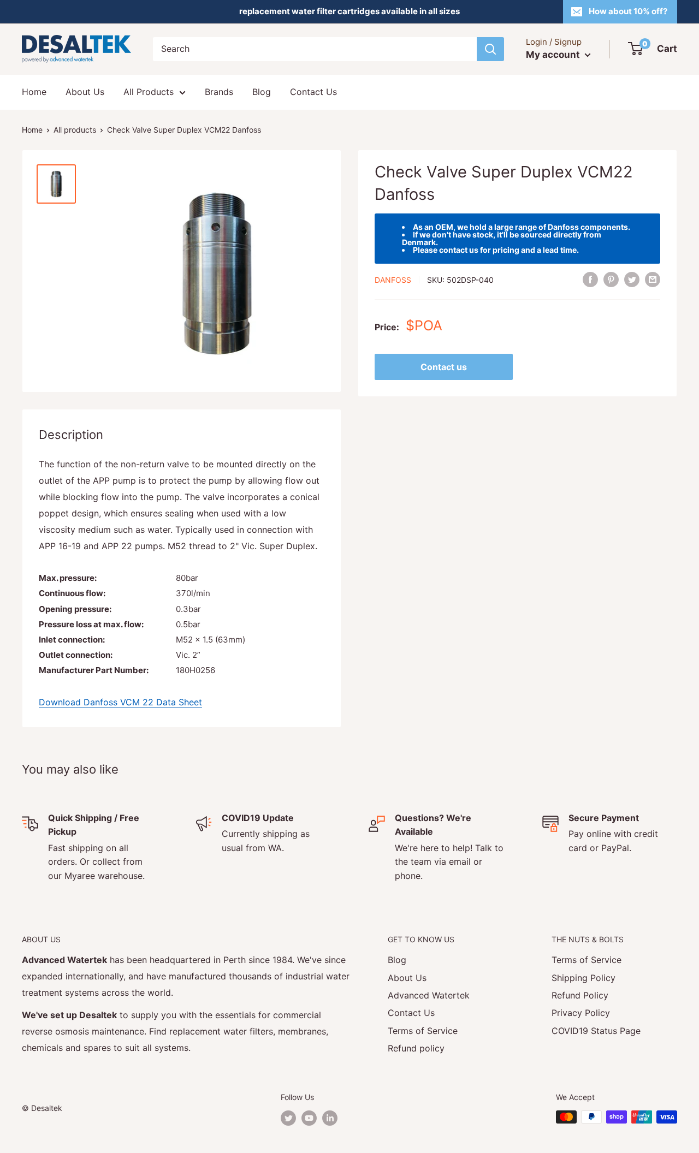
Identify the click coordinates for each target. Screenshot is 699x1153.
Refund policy (416, 1048)
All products (75, 129)
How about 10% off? (628, 11)
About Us (85, 91)
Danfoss (393, 279)
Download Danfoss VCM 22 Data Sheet (120, 702)
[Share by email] (652, 279)
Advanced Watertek (429, 995)
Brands (219, 91)
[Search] (490, 49)
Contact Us (313, 91)
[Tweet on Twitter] (631, 279)
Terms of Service (423, 1030)
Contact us (443, 366)
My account (554, 54)
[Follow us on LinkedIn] (329, 1118)
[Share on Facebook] (590, 279)
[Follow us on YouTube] (309, 1118)
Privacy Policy (581, 1012)
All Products (148, 91)
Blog (261, 91)
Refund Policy (580, 995)
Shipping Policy (583, 977)
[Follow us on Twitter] (288, 1118)
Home (34, 91)
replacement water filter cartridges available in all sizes (349, 11)
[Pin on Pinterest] (611, 279)
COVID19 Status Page (596, 1030)
